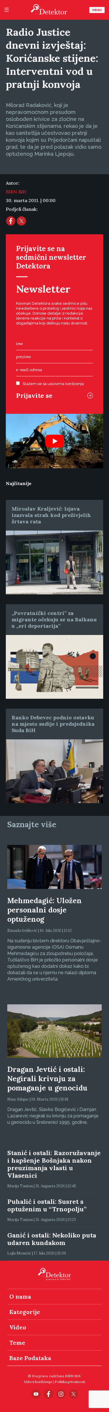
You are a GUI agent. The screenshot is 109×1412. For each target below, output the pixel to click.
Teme (17, 1342)
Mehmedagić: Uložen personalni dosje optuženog (44, 910)
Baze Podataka (30, 1358)
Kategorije (24, 1311)
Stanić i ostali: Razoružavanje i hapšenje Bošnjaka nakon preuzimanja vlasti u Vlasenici (54, 1164)
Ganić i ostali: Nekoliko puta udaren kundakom (51, 1239)
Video (97, 10)
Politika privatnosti (70, 1382)
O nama (20, 1296)
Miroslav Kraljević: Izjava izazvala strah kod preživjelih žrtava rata (51, 515)
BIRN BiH (16, 192)
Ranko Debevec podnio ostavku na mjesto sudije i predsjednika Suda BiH (53, 724)
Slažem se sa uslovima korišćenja (53, 384)
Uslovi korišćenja (38, 1382)
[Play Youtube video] (54, 441)
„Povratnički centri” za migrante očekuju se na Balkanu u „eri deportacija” (54, 619)
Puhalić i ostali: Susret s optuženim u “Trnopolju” (47, 1205)
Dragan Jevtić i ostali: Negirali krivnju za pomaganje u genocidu (47, 1078)
